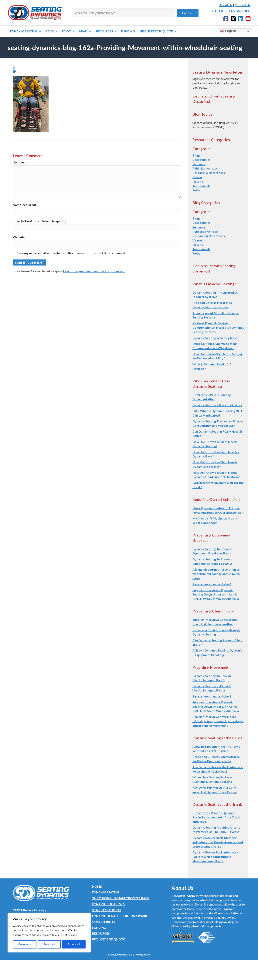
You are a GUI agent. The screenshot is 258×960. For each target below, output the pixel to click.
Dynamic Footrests (108, 904)
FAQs (196, 190)
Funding (99, 927)
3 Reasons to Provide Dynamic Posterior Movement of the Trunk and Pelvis (216, 817)
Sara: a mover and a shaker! (211, 584)
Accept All (74, 944)
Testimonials (201, 186)
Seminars (198, 164)
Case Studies (201, 159)
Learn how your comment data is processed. (94, 271)
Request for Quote (108, 939)
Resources (101, 933)
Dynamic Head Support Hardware (120, 916)
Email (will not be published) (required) (39, 221)
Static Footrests (106, 910)
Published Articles (205, 168)
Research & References (208, 172)
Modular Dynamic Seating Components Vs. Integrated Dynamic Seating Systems (218, 327)
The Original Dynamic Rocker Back (120, 898)
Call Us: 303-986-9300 (231, 11)
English (230, 31)
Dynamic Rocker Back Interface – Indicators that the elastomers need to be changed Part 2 (217, 842)
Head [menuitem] (83, 31)
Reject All (49, 944)
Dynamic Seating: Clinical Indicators (217, 405)
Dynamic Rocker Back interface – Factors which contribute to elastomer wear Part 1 (215, 856)
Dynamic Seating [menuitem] (23, 31)
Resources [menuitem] (104, 31)
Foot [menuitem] (66, 31)
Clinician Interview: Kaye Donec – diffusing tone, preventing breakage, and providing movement (218, 721)
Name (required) (24, 204)
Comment (20, 162)
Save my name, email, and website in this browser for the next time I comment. (71, 253)
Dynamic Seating (105, 892)
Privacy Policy (142, 954)
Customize (24, 944)
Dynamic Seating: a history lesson (215, 338)
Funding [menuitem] (128, 31)
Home (97, 886)
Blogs (196, 155)
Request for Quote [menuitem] (156, 31)
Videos (197, 177)
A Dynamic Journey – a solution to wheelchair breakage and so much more (216, 574)
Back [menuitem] (50, 31)
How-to (197, 181)
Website (19, 237)
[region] (49, 932)
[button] (188, 13)
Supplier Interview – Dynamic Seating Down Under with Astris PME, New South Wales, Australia (215, 594)
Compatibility (103, 921)
